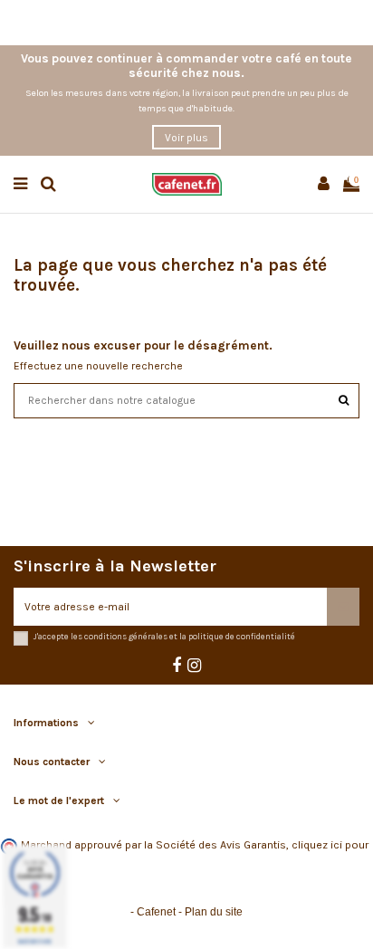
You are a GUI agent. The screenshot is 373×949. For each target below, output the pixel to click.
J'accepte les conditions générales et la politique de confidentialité (164, 636)
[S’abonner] (343, 607)
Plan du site (214, 912)
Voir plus (186, 137)
